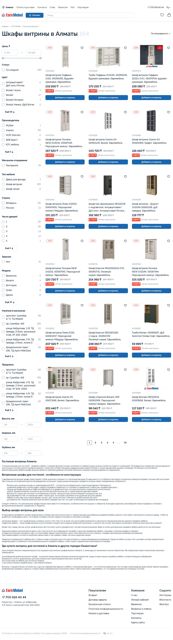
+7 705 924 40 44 (156, 7)
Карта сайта (138, 622)
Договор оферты (98, 599)
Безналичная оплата (100, 604)
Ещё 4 (8, 152)
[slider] (3, 58)
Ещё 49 (8, 112)
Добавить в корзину (65, 97)
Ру (168, 7)
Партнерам (83, 7)
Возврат (93, 595)
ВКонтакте (165, 600)
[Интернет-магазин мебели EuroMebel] (12, 16)
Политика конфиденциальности (106, 609)
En (111, 633)
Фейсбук (164, 604)
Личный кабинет (140, 599)
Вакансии (63, 7)
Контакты (42, 7)
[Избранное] (162, 15)
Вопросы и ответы (141, 608)
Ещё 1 (8, 248)
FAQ (72, 7)
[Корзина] (169, 15)
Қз (108, 633)
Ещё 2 (8, 356)
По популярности (159, 33)
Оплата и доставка (25, 7)
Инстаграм (165, 595)
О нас (52, 7)
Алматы (9, 7)
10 (125, 442)
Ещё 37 (8, 302)
